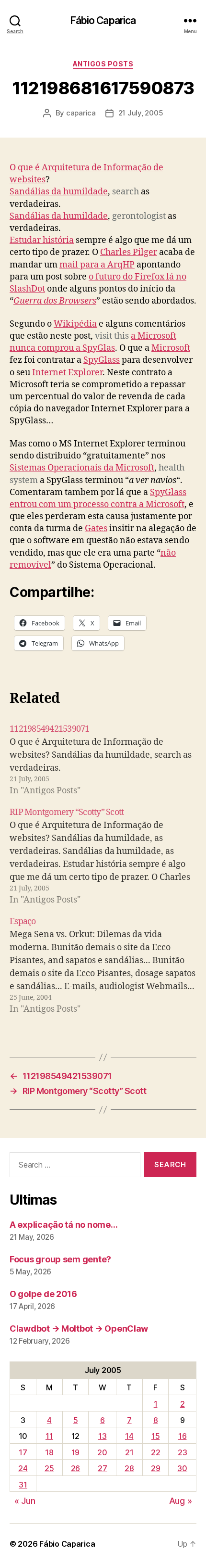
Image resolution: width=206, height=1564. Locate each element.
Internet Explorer (67, 372)
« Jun (24, 1501)
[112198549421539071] (103, 760)
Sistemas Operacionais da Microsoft (82, 467)
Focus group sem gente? (60, 1259)
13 (102, 1436)
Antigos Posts (103, 64)
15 (155, 1436)
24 (22, 1468)
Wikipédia (75, 324)
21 (129, 1452)
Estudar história (42, 240)
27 (102, 1468)
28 (129, 1468)
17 (23, 1452)
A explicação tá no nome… (64, 1225)
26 (75, 1468)
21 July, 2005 (140, 112)
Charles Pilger (128, 252)
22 (155, 1452)
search (125, 191)
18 (49, 1452)
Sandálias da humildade (59, 191)
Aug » (180, 1501)
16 (182, 1436)
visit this (112, 336)
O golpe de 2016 (43, 1294)
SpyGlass (101, 360)
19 (75, 1452)
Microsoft (170, 348)
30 (182, 1468)
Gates (96, 528)
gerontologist (139, 216)
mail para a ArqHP (97, 264)
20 (102, 1452)
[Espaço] (103, 965)
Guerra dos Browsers (54, 300)
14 (129, 1436)
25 (49, 1468)
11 (49, 1436)
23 (182, 1452)
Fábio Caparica (103, 20)
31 (23, 1484)
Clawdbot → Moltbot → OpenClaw (79, 1328)
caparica (81, 112)
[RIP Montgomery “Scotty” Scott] (103, 856)
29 (155, 1468)
